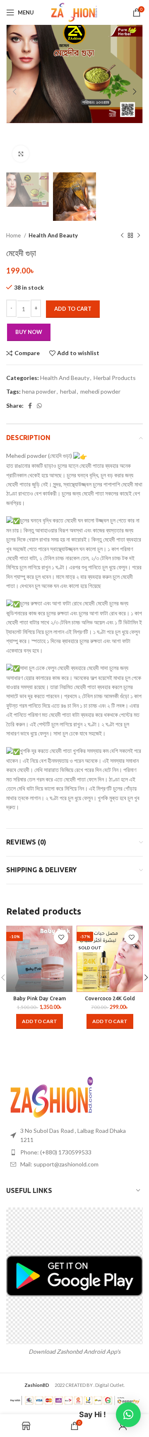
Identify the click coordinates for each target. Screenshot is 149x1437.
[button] (39, 1021)
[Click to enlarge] (20, 153)
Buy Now (28, 332)
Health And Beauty (53, 235)
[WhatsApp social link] (39, 405)
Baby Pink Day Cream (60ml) (39, 1001)
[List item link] (74, 1152)
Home (14, 235)
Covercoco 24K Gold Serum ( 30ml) (110, 1001)
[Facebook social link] (30, 405)
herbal (68, 391)
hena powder (39, 391)
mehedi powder (100, 391)
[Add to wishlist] (61, 937)
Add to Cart (72, 308)
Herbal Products (115, 377)
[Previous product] (122, 235)
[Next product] (139, 235)
